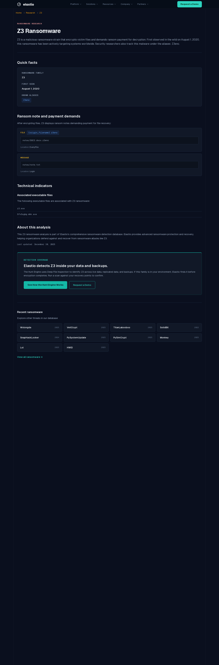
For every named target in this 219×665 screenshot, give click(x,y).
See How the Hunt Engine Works (45, 285)
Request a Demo (190, 4)
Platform (74, 4)
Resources (108, 4)
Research (30, 13)
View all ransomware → (29, 357)
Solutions (90, 4)
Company (125, 4)
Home (18, 13)
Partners (141, 4)
